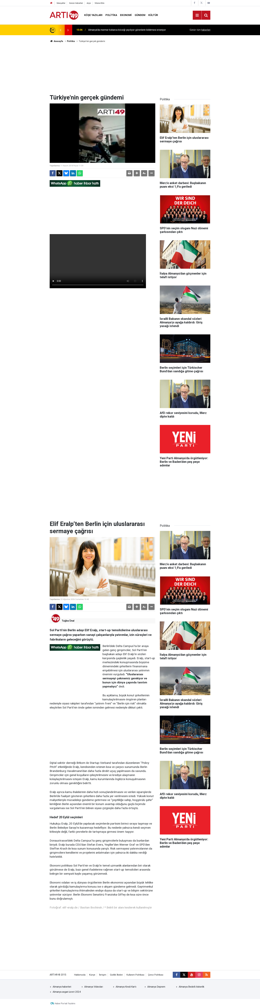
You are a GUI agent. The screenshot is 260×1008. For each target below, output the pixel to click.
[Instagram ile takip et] (199, 975)
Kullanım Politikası (135, 975)
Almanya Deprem (156, 986)
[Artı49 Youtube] (208, 3)
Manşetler (61, 3)
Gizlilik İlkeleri (116, 975)
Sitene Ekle (99, 3)
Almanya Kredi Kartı (126, 986)
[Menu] (197, 15)
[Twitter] (59, 173)
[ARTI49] (64, 15)
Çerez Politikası (155, 975)
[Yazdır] (129, 173)
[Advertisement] (130, 68)
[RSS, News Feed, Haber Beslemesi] (206, 975)
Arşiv (89, 3)
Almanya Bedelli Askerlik (191, 986)
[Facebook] (53, 173)
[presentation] (60, 30)
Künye (92, 975)
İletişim (102, 975)
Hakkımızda (79, 975)
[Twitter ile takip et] (184, 975)
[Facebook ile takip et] (176, 975)
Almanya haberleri (62, 986)
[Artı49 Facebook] (194, 3)
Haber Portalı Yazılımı (65, 1003)
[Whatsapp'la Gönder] (80, 173)
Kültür (153, 15)
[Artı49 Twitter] (201, 3)
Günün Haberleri (76, 3)
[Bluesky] (66, 173)
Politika (111, 15)
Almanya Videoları (93, 986)
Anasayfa (58, 41)
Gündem (140, 15)
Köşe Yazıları (93, 15)
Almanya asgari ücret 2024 (67, 991)
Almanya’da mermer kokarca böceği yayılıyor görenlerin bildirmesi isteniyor (127, 29)
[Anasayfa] (51, 3)
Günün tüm (200, 29)
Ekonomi (126, 15)
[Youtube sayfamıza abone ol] (191, 975)
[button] (137, 173)
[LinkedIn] (73, 173)
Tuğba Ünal (68, 620)
